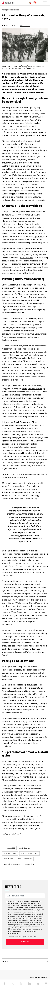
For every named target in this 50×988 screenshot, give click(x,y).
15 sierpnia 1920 (9, 848)
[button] (47, 961)
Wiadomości (25, 25)
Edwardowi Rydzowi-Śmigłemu (16, 615)
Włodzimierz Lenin (28, 116)
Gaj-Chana (38, 236)
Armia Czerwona (24, 848)
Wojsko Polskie (29, 864)
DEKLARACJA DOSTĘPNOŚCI (38, 977)
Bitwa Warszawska (10, 853)
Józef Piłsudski (26, 257)
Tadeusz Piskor (9, 300)
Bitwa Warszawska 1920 (29, 853)
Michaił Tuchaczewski (25, 859)
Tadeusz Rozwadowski (31, 297)
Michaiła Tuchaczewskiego (14, 221)
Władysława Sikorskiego (33, 388)
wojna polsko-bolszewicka (12, 864)
